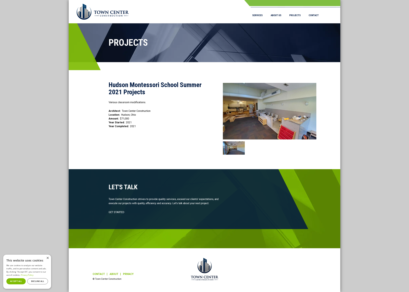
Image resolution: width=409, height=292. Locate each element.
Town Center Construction (204, 269)
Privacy (128, 274)
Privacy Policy (27, 275)
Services (257, 15)
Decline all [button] (37, 281)
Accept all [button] (16, 281)
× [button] (47, 258)
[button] (269, 111)
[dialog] (27, 272)
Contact (314, 15)
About (114, 274)
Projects (295, 15)
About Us (276, 15)
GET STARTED (116, 212)
